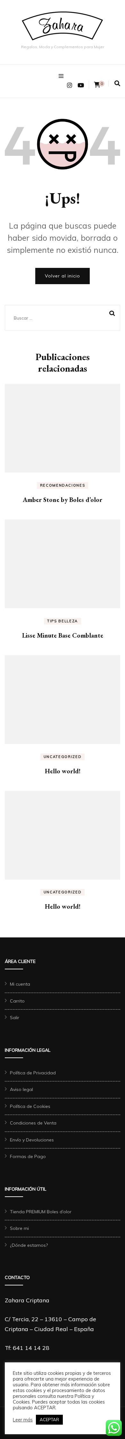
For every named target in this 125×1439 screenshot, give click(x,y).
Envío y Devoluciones (32, 1140)
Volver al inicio (62, 276)
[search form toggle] (117, 83)
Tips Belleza (62, 621)
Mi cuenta (20, 984)
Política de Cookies (30, 1106)
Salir (14, 1017)
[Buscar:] (54, 317)
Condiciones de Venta (33, 1123)
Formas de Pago (28, 1156)
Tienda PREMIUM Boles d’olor (40, 1212)
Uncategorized (62, 756)
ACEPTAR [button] (49, 1419)
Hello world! (62, 771)
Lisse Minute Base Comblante (62, 635)
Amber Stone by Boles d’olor (62, 500)
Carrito (17, 1001)
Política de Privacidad (33, 1073)
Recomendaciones (62, 485)
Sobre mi (19, 1228)
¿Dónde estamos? (29, 1245)
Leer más (23, 1420)
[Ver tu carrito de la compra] (97, 85)
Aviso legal (21, 1089)
